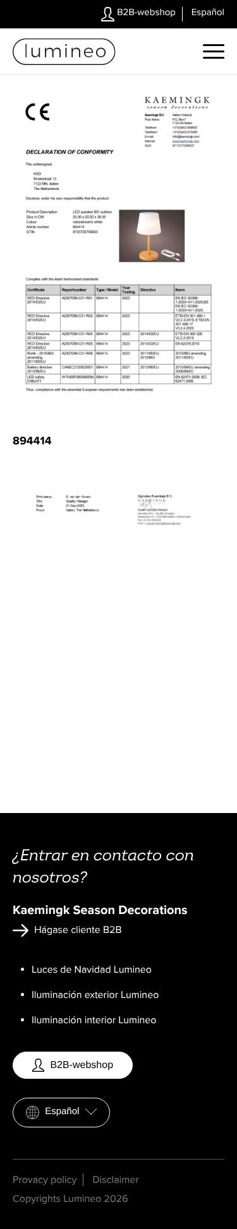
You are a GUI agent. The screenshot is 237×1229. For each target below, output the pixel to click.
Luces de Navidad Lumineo (92, 969)
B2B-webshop (145, 12)
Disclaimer (115, 1179)
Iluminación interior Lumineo (94, 1020)
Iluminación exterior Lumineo (95, 995)
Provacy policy (44, 1179)
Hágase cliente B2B (76, 929)
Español (62, 1111)
